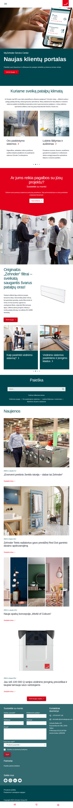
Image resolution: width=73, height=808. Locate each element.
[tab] (33, 164)
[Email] (15, 804)
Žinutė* (6, 727)
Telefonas (7, 720)
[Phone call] (36, 804)
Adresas (29, 720)
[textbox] (25, 745)
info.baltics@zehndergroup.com (60, 719)
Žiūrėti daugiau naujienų (35, 699)
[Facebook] (6, 780)
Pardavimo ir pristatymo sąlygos (14, 792)
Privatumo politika (10, 790)
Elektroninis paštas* (33, 713)
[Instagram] (10, 780)
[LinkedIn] (15, 780)
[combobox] (25, 745)
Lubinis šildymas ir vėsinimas (52, 399)
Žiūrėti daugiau (10, 320)
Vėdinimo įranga (14, 399)
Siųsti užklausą (35, 201)
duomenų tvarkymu (20, 749)
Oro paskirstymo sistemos (31, 399)
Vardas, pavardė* (9, 713)
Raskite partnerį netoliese (12, 766)
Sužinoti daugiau (10, 72)
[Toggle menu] (5, 3)
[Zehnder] (66, 3)
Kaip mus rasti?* (12, 743)
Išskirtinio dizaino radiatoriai (36, 401)
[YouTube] (20, 780)
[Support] (58, 805)
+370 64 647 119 (57, 715)
